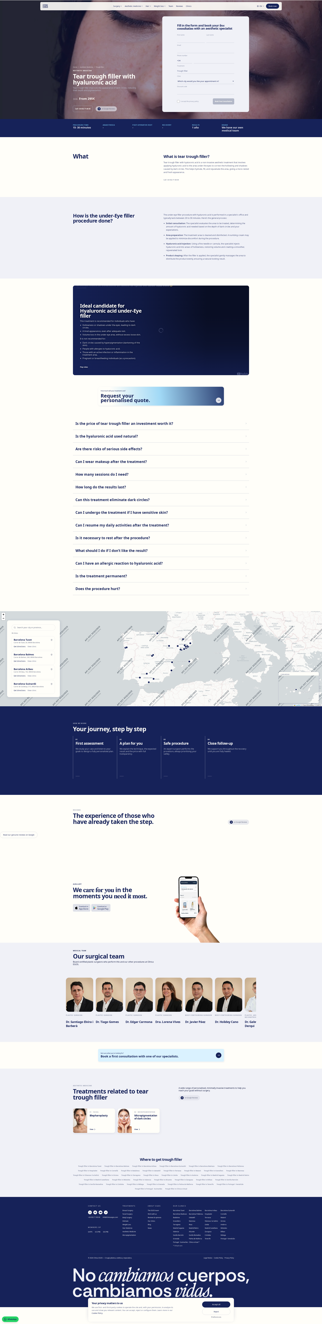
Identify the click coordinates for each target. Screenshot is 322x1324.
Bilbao (223, 1232)
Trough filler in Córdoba (115, 1184)
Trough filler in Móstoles (121, 1180)
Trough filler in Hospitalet (87, 1171)
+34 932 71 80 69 (94, 1217)
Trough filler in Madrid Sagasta (212, 1175)
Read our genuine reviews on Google (18, 835)
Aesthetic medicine (133, 6)
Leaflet (297, 705)
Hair (147, 6)
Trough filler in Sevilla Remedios (91, 1184)
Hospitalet (208, 1214)
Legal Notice (208, 1258)
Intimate (125, 1221)
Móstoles (224, 1228)
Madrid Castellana (211, 1228)
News (150, 1228)
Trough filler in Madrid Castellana (96, 1180)
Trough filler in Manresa (235, 1171)
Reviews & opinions (154, 1217)
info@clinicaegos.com (110, 1217)
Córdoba (208, 1235)
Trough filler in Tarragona (130, 1175)
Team (171, 6)
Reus (190, 1224)
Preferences (216, 1317)
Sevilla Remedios (195, 1235)
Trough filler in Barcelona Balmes (116, 1166)
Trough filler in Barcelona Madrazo (201, 1166)
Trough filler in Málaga (135, 1184)
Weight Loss (127, 1224)
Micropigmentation (129, 1235)
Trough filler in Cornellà (109, 1171)
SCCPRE (97, 1232)
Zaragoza (208, 1232)
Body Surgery (127, 1217)
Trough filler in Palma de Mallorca (180, 1184)
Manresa (192, 1221)
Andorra (223, 1224)
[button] (3, 614)
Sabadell (192, 1217)
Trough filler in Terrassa (172, 1171)
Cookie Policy (218, 1258)
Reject (216, 1311)
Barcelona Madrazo (180, 1214)
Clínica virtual (194, 1242)
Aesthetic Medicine (86, 67)
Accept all (216, 1304)
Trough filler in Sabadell (151, 1171)
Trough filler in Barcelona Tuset (89, 1166)
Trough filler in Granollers (213, 1171)
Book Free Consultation (223, 101)
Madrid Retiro (193, 1228)
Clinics (188, 6)
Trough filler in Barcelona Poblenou (230, 1166)
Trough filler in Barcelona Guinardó (172, 1166)
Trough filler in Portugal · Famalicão (230, 1184)
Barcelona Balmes (195, 1210)
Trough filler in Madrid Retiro (238, 1175)
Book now (273, 6)
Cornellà (224, 1214)
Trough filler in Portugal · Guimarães (148, 1189)
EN (261, 6)
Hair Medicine (127, 1228)
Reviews (179, 6)
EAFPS (90, 1232)
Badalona (176, 1217)
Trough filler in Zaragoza (184, 1180)
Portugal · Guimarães (180, 1242)
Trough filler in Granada (156, 1184)
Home (75, 67)
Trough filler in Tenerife (205, 1184)
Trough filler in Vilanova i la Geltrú (86, 1175)
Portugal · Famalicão (228, 1239)
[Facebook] (95, 1212)
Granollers (176, 1221)
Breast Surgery (128, 1210)
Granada (176, 1239)
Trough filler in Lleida (170, 1175)
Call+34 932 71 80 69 (82, 109)
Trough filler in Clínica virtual (176, 1189)
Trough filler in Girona (110, 1175)
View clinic (32, 646)
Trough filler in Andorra (189, 1175)
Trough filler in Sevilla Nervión (226, 1180)
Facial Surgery (127, 1214)
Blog (149, 1224)
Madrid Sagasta (178, 1228)
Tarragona (176, 1224)
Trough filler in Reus (150, 1175)
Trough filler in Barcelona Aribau (144, 1166)
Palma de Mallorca (195, 1239)
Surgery (116, 6)
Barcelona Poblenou (196, 1214)
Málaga (223, 1235)
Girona (223, 1221)
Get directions (20, 646)
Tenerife (208, 1239)
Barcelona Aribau (211, 1210)
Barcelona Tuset (178, 1210)
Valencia (176, 1232)
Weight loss (159, 6)
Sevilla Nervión (178, 1235)
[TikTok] (106, 1212)
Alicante (192, 1232)
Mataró (223, 1217)
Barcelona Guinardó (228, 1210)
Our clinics (151, 1221)
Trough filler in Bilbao (204, 1180)
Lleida (207, 1224)
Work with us (152, 1214)
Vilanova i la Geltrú (211, 1221)
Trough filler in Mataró (192, 1171)
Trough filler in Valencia (142, 1180)
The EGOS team (153, 1210)
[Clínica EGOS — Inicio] (45, 6)
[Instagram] (90, 1212)
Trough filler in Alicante (163, 1180)
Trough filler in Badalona (130, 1171)
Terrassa (208, 1217)
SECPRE (105, 1232)
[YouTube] (100, 1212)
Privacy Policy (229, 1258)
